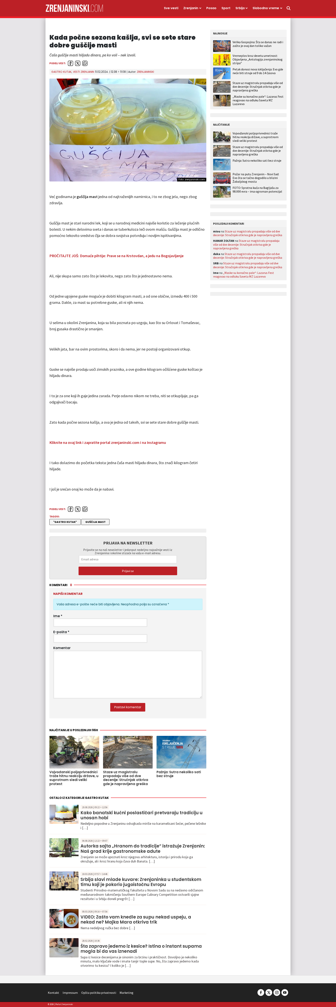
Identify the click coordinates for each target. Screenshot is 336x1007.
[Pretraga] (288, 8)
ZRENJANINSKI (145, 72)
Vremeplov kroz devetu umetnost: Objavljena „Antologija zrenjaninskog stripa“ (258, 59)
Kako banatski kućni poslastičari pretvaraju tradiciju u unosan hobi (141, 815)
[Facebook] (261, 992)
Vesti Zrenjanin (83, 72)
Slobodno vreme (266, 8)
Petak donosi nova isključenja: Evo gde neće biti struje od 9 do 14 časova (258, 71)
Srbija (240, 8)
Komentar (62, 648)
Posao (211, 8)
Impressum (70, 993)
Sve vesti (171, 8)
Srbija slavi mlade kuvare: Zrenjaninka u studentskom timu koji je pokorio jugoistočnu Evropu (140, 882)
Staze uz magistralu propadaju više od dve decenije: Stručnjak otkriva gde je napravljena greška (258, 86)
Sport (225, 8)
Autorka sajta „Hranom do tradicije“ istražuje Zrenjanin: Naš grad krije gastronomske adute (142, 848)
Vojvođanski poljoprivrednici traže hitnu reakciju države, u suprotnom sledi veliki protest (255, 137)
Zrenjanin (190, 8)
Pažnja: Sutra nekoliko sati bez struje (257, 160)
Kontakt (53, 993)
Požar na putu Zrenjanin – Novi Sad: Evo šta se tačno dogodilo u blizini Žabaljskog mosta (256, 177)
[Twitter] (269, 992)
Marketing (126, 993)
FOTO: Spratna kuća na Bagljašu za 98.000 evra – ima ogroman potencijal (257, 189)
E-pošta (61, 632)
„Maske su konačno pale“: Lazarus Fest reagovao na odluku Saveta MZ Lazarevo (258, 100)
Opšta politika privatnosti (98, 993)
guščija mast (95, 522)
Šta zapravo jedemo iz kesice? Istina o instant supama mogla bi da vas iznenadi (141, 948)
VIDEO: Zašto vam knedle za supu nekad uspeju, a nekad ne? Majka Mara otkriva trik (135, 919)
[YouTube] (284, 992)
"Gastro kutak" (65, 522)
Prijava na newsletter (127, 543)
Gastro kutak (61, 72)
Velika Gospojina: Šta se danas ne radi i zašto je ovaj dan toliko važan (258, 44)
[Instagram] (277, 992)
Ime (57, 616)
